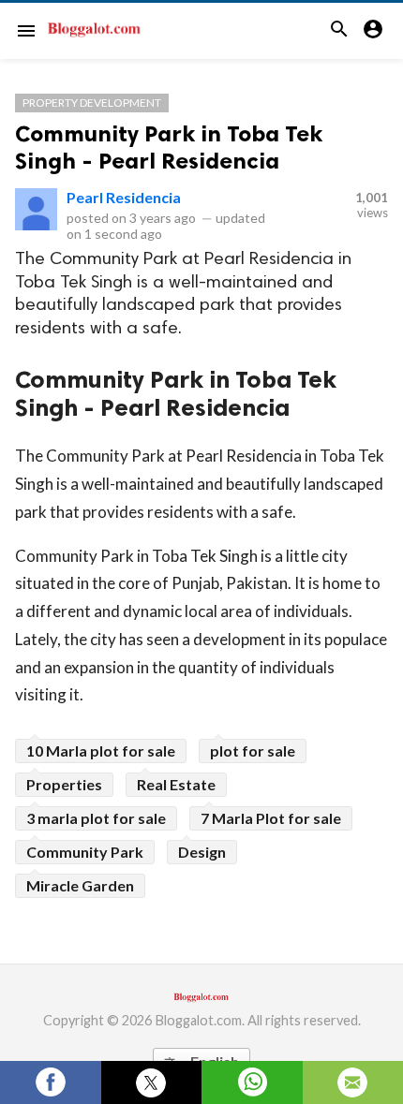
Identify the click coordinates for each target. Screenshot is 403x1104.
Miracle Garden (80, 885)
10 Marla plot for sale (100, 750)
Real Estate (176, 784)
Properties (64, 784)
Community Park (84, 852)
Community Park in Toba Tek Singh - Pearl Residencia (168, 147)
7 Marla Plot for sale (271, 818)
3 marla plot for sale (96, 818)
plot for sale (252, 750)
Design (202, 852)
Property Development (91, 103)
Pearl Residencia (124, 197)
